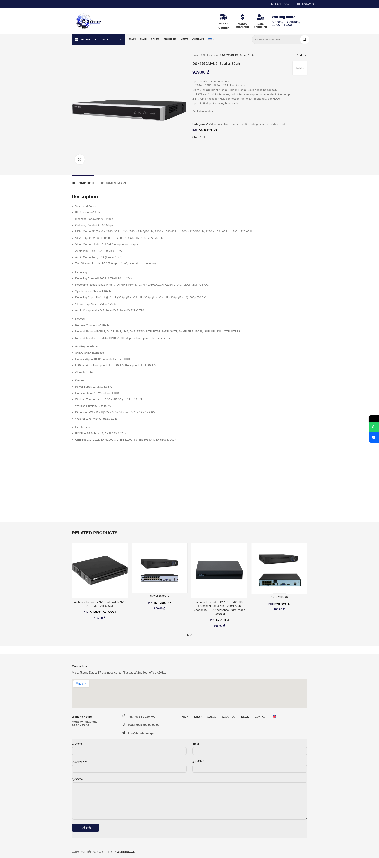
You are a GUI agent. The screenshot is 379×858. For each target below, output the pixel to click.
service (223, 23)
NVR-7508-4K (279, 597)
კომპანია (198, 761)
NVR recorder (211, 55)
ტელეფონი (79, 761)
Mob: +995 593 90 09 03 (143, 724)
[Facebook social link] (204, 137)
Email (195, 743)
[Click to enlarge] (80, 159)
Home (196, 55)
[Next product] (305, 55)
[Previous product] (297, 55)
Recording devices (256, 124)
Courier (223, 27)
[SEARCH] (304, 39)
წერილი (77, 779)
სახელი (77, 743)
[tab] (83, 181)
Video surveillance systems (226, 124)
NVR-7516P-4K (159, 596)
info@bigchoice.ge (141, 733)
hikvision (300, 68)
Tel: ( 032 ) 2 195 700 (141, 716)
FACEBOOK (282, 4)
